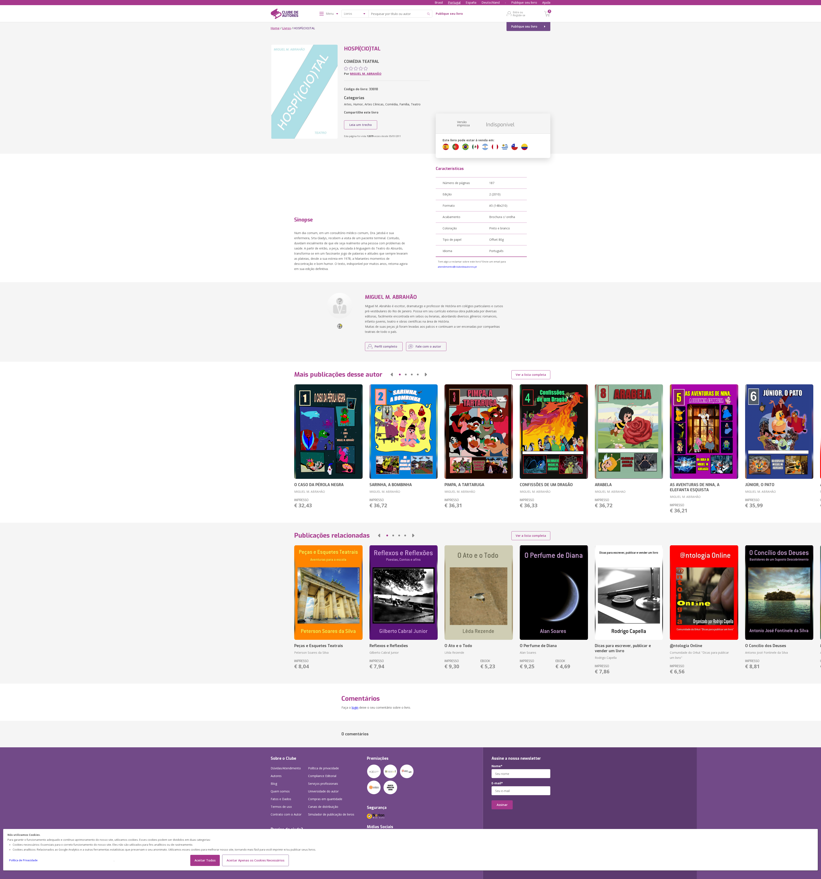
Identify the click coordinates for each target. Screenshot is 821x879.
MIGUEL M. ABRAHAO (610, 492)
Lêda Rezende (454, 652)
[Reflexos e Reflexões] (403, 592)
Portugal (454, 2)
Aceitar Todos (205, 860)
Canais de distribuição (323, 807)
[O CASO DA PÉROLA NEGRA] (328, 431)
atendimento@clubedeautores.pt (457, 266)
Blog (274, 784)
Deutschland (490, 2)
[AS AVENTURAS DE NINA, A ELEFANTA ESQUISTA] (704, 431)
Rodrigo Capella (606, 658)
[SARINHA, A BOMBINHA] (403, 431)
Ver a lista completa (531, 375)
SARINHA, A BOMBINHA (390, 484)
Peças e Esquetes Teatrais (318, 645)
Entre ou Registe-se (519, 13)
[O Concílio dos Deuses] (779, 592)
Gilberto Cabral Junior (384, 652)
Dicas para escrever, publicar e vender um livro (623, 648)
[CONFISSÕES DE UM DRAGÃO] (554, 431)
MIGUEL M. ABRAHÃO (365, 74)
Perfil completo (386, 346)
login (355, 707)
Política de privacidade (323, 768)
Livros (286, 28)
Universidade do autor (323, 791)
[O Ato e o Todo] (478, 592)
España (471, 2)
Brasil (439, 2)
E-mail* (497, 783)
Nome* (497, 766)
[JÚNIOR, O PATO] (779, 431)
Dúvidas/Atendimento (286, 768)
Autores (276, 776)
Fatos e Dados (281, 799)
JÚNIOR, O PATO (759, 484)
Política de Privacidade (23, 860)
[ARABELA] (629, 431)
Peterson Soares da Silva (311, 652)
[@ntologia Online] (704, 592)
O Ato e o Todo (458, 645)
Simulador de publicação (331, 814)
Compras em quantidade (325, 799)
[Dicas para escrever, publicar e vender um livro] (629, 592)
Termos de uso (281, 807)
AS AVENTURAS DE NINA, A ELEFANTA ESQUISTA (694, 487)
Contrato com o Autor (286, 814)
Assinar (502, 805)
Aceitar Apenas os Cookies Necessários (255, 860)
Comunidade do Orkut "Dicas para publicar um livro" (699, 655)
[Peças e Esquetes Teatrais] (328, 592)
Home (275, 28)
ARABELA (603, 484)
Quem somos (280, 791)
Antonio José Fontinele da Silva (766, 652)
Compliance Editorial (322, 776)
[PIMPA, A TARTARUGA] (478, 431)
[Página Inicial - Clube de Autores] (284, 15)
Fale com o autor (428, 346)
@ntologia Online (686, 645)
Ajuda (546, 2)
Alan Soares (528, 652)
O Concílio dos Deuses (765, 645)
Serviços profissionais (323, 784)
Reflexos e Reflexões (388, 645)
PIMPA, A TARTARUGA (464, 484)
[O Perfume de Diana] (554, 592)
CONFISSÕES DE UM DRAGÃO (546, 484)
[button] (391, 374)
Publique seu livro (524, 2)
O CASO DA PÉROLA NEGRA (319, 484)
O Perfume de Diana (538, 645)
